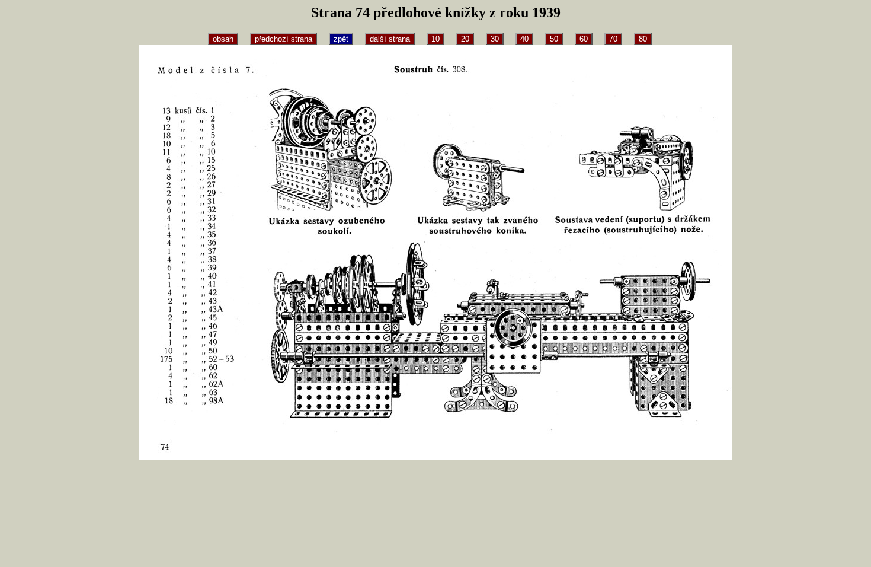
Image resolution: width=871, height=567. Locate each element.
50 (554, 38)
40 (524, 38)
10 (435, 38)
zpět (341, 38)
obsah (223, 38)
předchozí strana (283, 38)
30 (495, 38)
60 (583, 38)
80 (643, 38)
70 (613, 38)
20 (465, 38)
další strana (390, 38)
